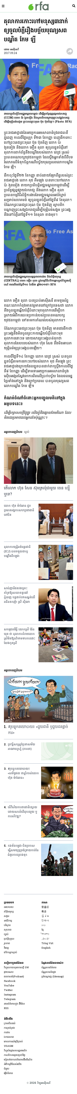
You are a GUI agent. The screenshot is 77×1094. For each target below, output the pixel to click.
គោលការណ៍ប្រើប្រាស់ (13, 1041)
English (45, 948)
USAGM (8, 1046)
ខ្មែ (42, 930)
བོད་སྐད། (45, 934)
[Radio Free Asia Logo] (38, 6)
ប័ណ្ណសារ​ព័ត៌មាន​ (48, 967)
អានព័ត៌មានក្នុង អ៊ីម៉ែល (14, 1004)
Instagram (10, 995)
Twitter (8, 990)
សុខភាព (7, 930)
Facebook (10, 981)
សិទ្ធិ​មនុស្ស (9, 912)
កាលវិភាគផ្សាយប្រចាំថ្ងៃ (14, 1055)
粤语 (43, 912)
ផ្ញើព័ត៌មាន (8, 1073)
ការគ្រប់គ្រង (9, 1028)
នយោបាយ (8, 907)
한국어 (45, 921)
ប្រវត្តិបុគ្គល (9, 939)
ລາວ (43, 925)
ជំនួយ (6, 1069)
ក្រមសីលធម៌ (9, 1023)
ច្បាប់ (6, 934)
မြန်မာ (45, 916)
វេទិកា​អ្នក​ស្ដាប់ (10, 952)
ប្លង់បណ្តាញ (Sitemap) (52, 976)
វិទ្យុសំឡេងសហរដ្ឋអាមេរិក (15, 1050)
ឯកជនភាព (9, 1037)
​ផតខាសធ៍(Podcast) (14, 976)
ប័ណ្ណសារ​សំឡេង (48, 972)
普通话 (45, 907)
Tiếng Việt (47, 943)
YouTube (9, 986)
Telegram (10, 999)
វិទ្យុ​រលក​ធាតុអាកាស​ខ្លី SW (16, 967)
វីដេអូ (6, 948)
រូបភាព (7, 943)
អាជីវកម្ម (8, 921)
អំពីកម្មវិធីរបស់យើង (12, 1064)
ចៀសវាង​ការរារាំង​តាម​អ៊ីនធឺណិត (18, 1060)
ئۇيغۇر (45, 939)
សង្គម (6, 916)
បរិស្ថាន (7, 925)
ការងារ (7, 1032)
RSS (6, 1008)
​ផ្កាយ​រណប (8, 972)
